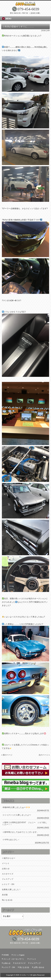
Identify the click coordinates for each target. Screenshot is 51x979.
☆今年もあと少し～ (11, 840)
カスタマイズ (7, 874)
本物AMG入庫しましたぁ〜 (14, 807)
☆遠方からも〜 (8, 858)
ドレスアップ (7, 879)
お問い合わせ (39, 967)
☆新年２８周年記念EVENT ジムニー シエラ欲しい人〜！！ (24, 823)
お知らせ (5, 869)
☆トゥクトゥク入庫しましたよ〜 (16, 815)
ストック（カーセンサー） (14, 959)
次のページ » (44, 755)
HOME (6, 955)
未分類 (5, 895)
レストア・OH (8, 884)
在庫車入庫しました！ (11, 890)
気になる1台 (7, 900)
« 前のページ (6, 755)
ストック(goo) (18, 955)
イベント (5, 863)
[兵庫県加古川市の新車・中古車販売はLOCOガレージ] (25, 4)
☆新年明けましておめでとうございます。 (20, 832)
